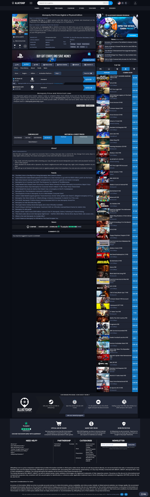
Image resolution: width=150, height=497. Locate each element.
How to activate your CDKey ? (19, 451)
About (33, 68)
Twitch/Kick (57, 444)
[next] (26, 34)
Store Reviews (90, 454)
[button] (135, 3)
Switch (92, 37)
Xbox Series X (86, 37)
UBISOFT (47, 42)
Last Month (48, 137)
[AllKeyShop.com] (18, 3)
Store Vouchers (90, 444)
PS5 (75, 37)
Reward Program (90, 449)
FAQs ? (13, 452)
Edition (33, 73)
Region (24, 73)
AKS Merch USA (90, 457)
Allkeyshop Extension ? (17, 454)
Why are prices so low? (17, 447)
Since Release (18, 137)
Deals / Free (89, 452)
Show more (119, 39)
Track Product (32, 142)
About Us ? (14, 444)
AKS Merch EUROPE (89, 460)
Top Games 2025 (91, 456)
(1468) (78, 227)
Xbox (77, 449)
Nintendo (78, 458)
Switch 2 (72, 39)
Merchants (57, 446)
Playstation (79, 453)
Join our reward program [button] (75, 415)
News (45, 68)
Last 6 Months (37, 137)
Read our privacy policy (113, 494)
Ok (122, 494)
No (126, 494)
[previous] (14, 34)
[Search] (111, 3)
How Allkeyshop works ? (17, 446)
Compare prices (58, 83)
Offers (16, 68)
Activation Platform (45, 73)
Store (16, 73)
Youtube (71, 444)
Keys (57, 73)
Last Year (27, 137)
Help (144, 494)
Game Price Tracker (89, 446)
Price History (24, 68)
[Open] (31, 3)
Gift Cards (89, 451)
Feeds (39, 68)
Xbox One (79, 37)
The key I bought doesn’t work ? (20, 449)
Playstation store (50, 47)
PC (70, 37)
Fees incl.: (87, 73)
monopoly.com (49, 40)
